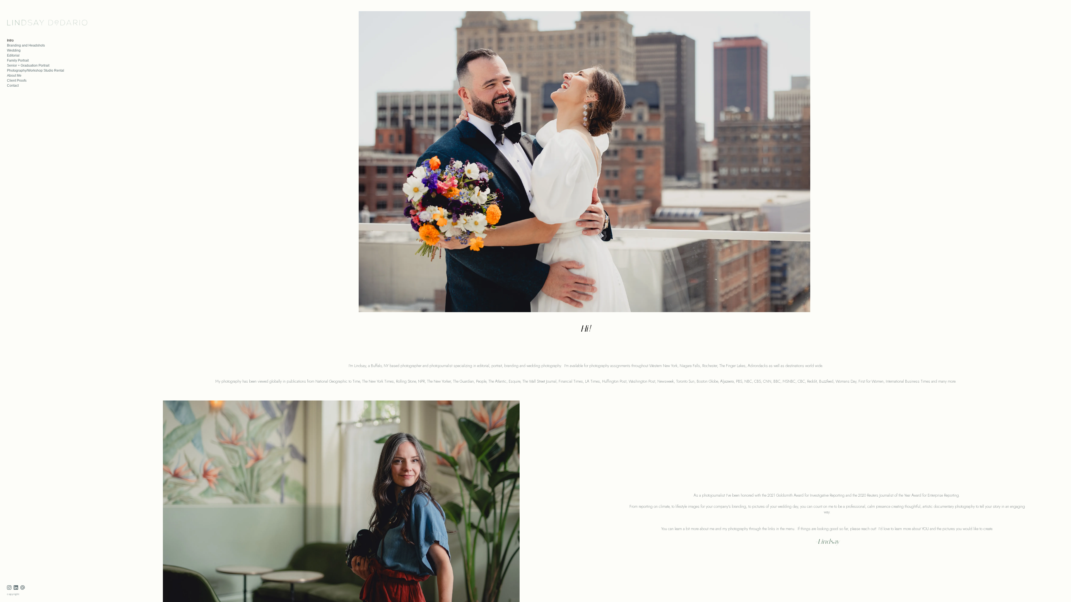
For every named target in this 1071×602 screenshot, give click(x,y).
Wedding (14, 50)
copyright (13, 594)
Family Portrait (18, 60)
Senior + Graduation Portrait (28, 65)
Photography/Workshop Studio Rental (35, 70)
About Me (14, 75)
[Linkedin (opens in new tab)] (16, 587)
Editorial (13, 55)
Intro (10, 40)
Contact (13, 86)
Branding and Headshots (26, 45)
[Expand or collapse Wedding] (24, 50)
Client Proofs (16, 80)
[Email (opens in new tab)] (22, 587)
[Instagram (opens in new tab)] (9, 587)
